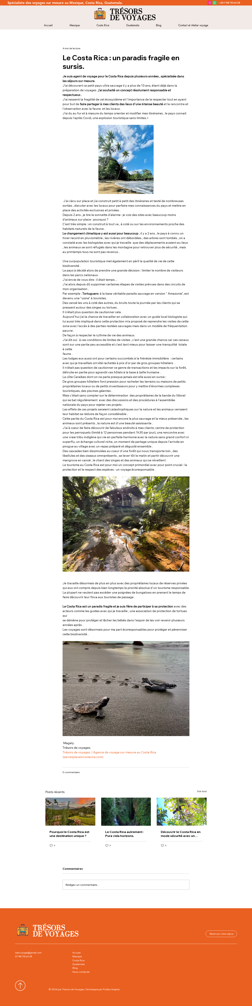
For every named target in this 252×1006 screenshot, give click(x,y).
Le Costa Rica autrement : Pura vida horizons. (124, 834)
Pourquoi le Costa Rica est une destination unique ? (69, 834)
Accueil (76, 952)
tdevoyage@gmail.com (28, 952)
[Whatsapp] (215, 3)
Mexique (77, 956)
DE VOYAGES (133, 17)
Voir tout (202, 791)
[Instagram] (210, 3)
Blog (75, 967)
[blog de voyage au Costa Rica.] (70, 812)
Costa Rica (78, 960)
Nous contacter (81, 971)
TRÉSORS (126, 11)
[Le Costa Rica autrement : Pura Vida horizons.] (126, 812)
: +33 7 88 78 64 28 (229, 2)
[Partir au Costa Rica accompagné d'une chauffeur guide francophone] (182, 812)
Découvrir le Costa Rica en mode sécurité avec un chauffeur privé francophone (181, 834)
